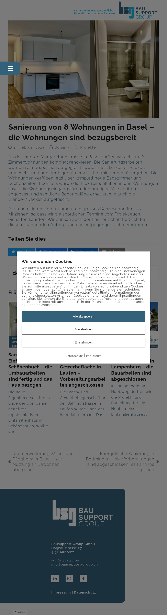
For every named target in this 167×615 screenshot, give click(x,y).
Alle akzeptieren (83, 316)
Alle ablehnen (83, 329)
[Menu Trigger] (10, 68)
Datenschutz (74, 355)
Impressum (94, 355)
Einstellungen (83, 342)
